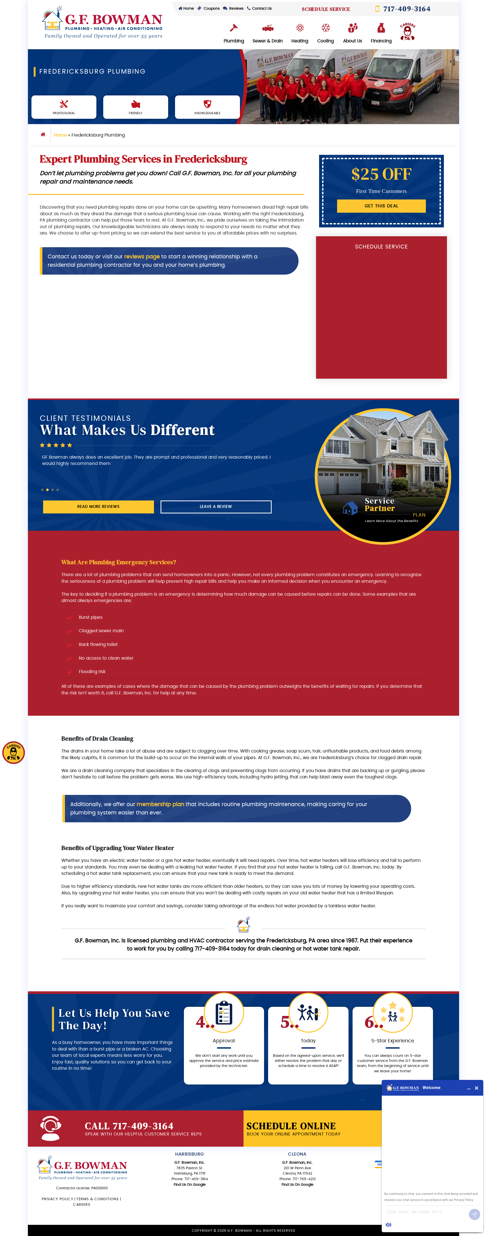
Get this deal (381, 206)
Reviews (236, 8)
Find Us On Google (190, 1185)
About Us (352, 41)
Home (188, 8)
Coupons (211, 8)
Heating (299, 41)
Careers (81, 1205)
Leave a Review (216, 507)
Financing (381, 41)
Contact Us (261, 8)
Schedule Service (326, 8)
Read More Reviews (98, 507)
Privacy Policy (57, 1199)
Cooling (325, 41)
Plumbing (234, 41)
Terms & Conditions (97, 1199)
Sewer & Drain (268, 41)
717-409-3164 (406, 9)
